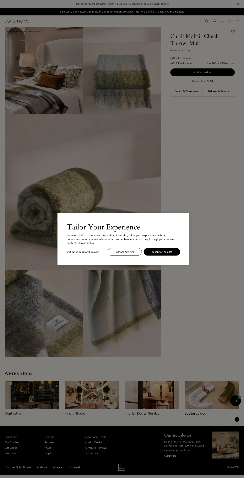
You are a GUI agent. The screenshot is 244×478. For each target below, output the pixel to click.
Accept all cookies (162, 252)
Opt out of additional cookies (83, 252)
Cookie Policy (86, 242)
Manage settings (125, 252)
